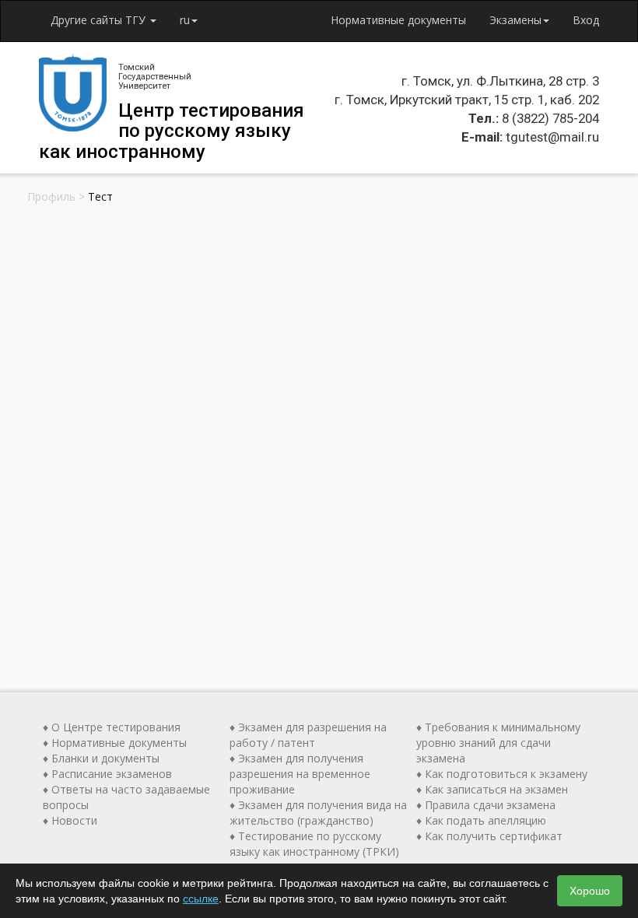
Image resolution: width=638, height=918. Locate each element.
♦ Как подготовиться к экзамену (501, 773)
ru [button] (185, 19)
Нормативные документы (398, 19)
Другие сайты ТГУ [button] (100, 19)
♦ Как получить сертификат (489, 836)
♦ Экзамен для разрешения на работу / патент (308, 735)
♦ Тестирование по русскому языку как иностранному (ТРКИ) (314, 844)
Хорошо (590, 891)
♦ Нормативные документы (115, 742)
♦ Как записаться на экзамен (492, 789)
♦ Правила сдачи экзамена (486, 804)
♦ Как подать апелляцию (481, 820)
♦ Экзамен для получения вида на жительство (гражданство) (318, 812)
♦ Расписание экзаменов (107, 773)
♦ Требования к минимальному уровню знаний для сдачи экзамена (498, 743)
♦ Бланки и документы (101, 758)
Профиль (51, 196)
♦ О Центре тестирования (112, 727)
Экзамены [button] (515, 19)
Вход (586, 19)
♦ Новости (70, 820)
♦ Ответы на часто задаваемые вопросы (126, 797)
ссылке (201, 898)
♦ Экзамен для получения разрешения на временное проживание (300, 774)
